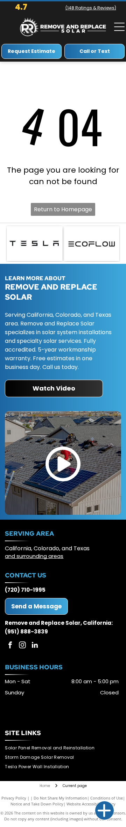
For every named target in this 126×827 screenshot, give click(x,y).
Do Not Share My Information (60, 798)
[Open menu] (119, 27)
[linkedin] (34, 646)
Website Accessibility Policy (90, 803)
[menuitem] (52, 748)
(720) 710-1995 (25, 589)
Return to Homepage (63, 209)
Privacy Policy (13, 798)
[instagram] (22, 646)
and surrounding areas (34, 556)
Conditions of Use (106, 798)
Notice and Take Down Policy (36, 803)
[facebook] (10, 646)
